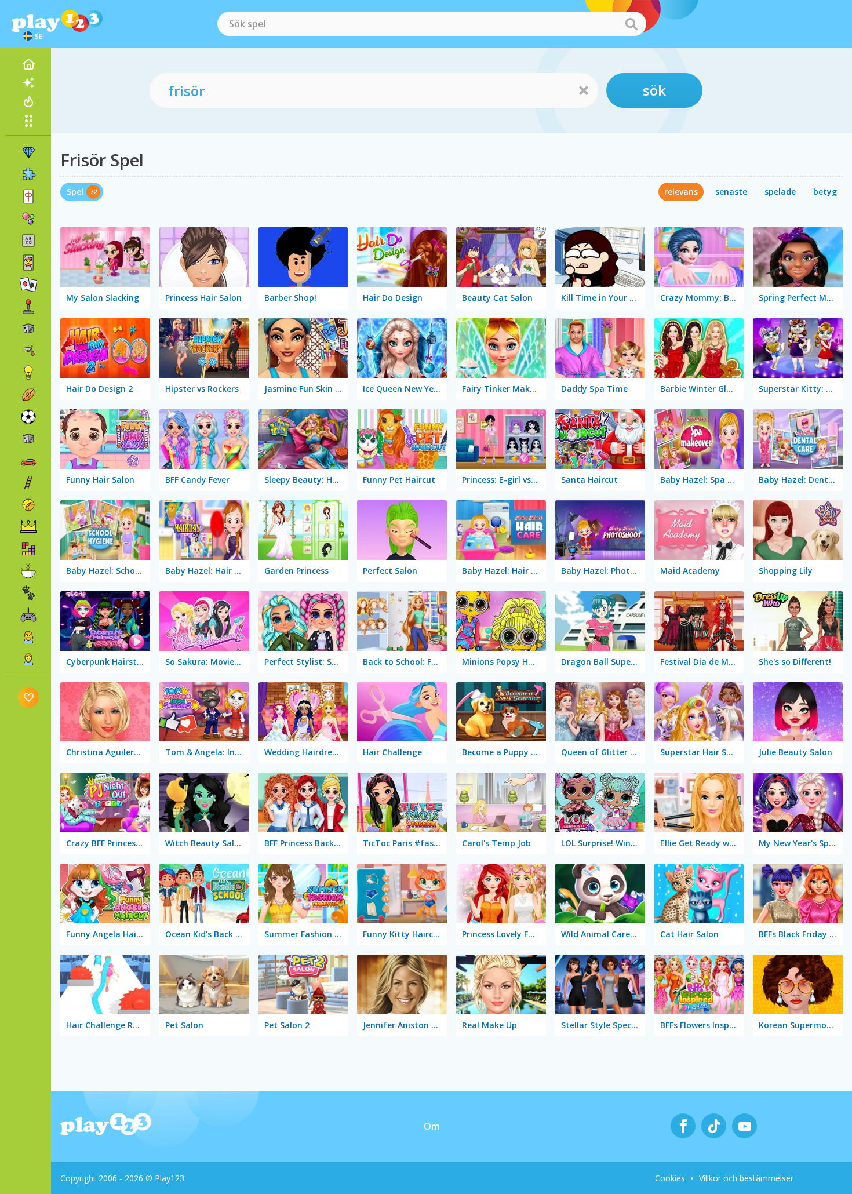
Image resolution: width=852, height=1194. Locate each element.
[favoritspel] (28, 697)
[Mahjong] (28, 196)
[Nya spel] (28, 83)
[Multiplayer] (28, 615)
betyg (825, 191)
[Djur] (28, 593)
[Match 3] (28, 152)
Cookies (670, 1178)
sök (654, 90)
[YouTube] (744, 1125)
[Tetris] (28, 549)
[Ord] (28, 241)
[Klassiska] (28, 439)
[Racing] (28, 461)
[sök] (631, 24)
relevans (681, 191)
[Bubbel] (28, 219)
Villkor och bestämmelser (746, 1178)
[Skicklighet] (28, 483)
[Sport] (28, 395)
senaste (731, 191)
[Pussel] (28, 174)
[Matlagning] (28, 571)
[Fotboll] (28, 417)
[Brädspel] (28, 329)
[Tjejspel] (28, 637)
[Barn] (28, 659)
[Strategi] (28, 527)
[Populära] (28, 101)
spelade (780, 191)
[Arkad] (28, 307)
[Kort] (28, 263)
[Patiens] (28, 285)
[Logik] (28, 373)
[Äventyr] (28, 505)
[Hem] (28, 64)
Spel (75, 191)
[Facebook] (683, 1125)
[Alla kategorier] (28, 120)
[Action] (28, 351)
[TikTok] (713, 1125)
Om (431, 1126)
